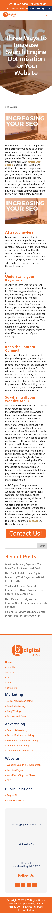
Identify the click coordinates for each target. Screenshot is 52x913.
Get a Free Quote (40, 8)
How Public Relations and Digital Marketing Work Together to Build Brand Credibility (24, 577)
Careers (9, 682)
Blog (7, 677)
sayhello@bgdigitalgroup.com (27, 3)
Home (8, 662)
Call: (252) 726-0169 (17, 8)
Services (9, 672)
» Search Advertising (16, 730)
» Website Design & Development (23, 764)
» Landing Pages (14, 770)
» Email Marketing (15, 706)
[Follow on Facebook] (29, 885)
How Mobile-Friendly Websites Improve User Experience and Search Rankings (26, 602)
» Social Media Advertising (19, 735)
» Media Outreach (14, 800)
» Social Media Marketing (19, 701)
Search (41, 545)
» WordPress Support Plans (20, 775)
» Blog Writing (13, 711)
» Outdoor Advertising (17, 745)
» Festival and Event (16, 716)
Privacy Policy (26, 910)
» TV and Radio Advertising (19, 750)
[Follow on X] (23, 885)
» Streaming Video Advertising (21, 740)
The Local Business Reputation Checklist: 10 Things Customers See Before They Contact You (25, 590)
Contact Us (11, 687)
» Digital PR (11, 795)
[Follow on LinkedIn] (34, 885)
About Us (10, 667)
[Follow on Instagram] (17, 885)
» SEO (8, 780)
